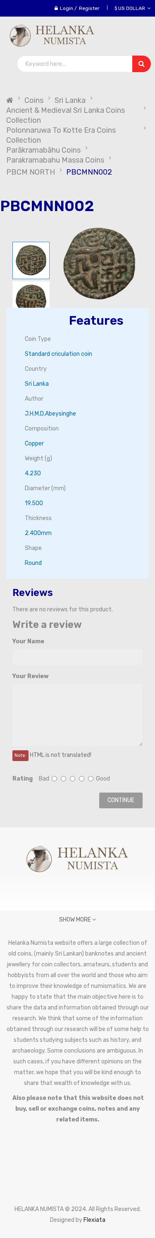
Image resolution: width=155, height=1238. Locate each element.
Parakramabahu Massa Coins (55, 160)
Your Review (30, 676)
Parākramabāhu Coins (43, 150)
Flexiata (94, 1219)
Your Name (28, 641)
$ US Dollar (131, 8)
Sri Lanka (70, 100)
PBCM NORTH (30, 172)
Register (89, 8)
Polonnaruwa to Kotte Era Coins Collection (61, 135)
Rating (22, 778)
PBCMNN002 (89, 172)
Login (66, 8)
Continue (120, 800)
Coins (33, 100)
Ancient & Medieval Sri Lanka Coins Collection (65, 115)
